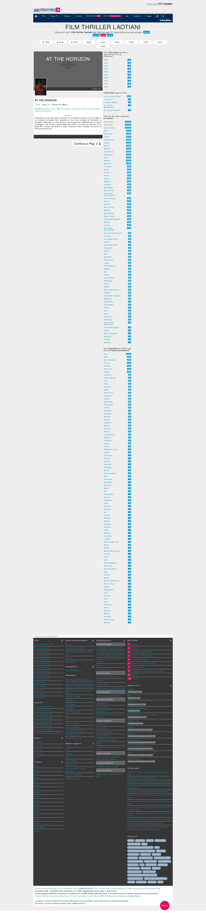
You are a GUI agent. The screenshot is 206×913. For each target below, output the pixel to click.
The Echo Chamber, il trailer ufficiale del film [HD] (144, 823)
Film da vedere (39, 682)
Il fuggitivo (131, 689)
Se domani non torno (72, 735)
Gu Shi (67, 757)
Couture (99, 665)
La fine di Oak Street (139, 660)
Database (53, 888)
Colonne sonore (140, 888)
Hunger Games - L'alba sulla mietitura (78, 683)
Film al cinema (39, 686)
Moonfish (68, 753)
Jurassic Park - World (162, 858)
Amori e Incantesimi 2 (73, 712)
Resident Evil (70, 700)
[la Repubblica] (159, 3)
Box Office (107, 888)
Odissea (135, 648)
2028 (103, 46)
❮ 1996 (46, 42)
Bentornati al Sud (71, 723)
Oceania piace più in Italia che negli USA (141, 778)
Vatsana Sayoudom (43, 111)
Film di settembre (40, 694)
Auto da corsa (133, 865)
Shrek (129, 753)
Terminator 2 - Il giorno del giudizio (108, 696)
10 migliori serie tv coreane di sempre (47, 733)
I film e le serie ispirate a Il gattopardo (141, 851)
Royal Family (132, 858)
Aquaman (130, 727)
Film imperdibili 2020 (41, 667)
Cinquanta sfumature (135, 861)
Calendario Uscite (70, 888)
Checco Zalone (133, 854)
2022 (89, 42)
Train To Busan (101, 703)
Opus (157, 847)
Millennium (156, 868)
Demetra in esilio (71, 765)
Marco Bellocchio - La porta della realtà (110, 688)
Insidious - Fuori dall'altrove (75, 648)
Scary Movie (140, 841)
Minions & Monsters (139, 667)
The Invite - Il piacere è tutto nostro (77, 679)
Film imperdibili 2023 (41, 656)
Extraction (130, 702)
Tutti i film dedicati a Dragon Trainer (140, 847)
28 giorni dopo (160, 841)
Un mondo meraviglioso (104, 732)
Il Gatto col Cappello (72, 727)
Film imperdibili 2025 (41, 648)
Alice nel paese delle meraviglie (155, 878)
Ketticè (98, 743)
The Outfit (130, 734)
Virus (142, 865)
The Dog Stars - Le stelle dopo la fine (109, 648)
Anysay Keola (49, 109)
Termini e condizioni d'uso (81, 896)
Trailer (129, 888)
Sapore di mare (132, 721)
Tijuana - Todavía (71, 761)
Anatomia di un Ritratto (73, 774)
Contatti (45, 896)
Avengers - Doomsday (73, 697)
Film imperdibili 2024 (41, 652)
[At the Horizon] (41, 86)
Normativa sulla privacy (59, 896)
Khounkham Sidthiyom (70, 109)
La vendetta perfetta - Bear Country (108, 656)
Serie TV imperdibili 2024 (43, 710)
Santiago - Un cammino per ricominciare (79, 687)
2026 (146, 42)
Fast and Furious (149, 872)
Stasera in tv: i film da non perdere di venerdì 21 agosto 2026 (148, 819)
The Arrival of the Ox (72, 778)
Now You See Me (134, 844)
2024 (117, 42)
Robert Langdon (133, 868)
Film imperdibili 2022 (41, 660)
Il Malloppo (100, 724)
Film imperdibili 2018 (41, 675)
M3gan (144, 844)
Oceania (68, 644)
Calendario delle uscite (73, 670)
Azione (36, 757)
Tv (100, 888)
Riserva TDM (98, 896)
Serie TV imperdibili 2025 (43, 706)
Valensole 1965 (70, 662)
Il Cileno (99, 681)
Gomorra (150, 841)
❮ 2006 (60, 42)
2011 (49, 104)
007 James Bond (164, 861)
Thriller (37, 104)
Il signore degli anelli (135, 878)
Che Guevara (141, 882)
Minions (130, 841)
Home (37, 888)
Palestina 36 (69, 708)
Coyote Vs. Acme (102, 707)
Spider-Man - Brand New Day (142, 652)
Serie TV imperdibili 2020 (43, 726)
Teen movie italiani (134, 872)
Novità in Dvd (39, 698)
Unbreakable (162, 865)
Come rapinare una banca (105, 740)
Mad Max (131, 882)
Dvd (96, 888)
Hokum (135, 679)
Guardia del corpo (133, 759)
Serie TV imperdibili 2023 (43, 714)
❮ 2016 (74, 42)
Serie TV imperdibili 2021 (43, 722)
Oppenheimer (145, 854)
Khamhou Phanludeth (90, 109)
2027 (160, 42)
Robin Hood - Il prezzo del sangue (144, 663)
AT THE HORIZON (46, 100)
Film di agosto (39, 690)
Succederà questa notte (73, 739)
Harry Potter (146, 868)
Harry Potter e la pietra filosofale (107, 652)
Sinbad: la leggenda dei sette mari (139, 746)
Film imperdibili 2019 (41, 671)
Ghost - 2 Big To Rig (103, 669)
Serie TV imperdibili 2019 (43, 729)
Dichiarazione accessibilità (116, 896)
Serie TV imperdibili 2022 (43, 718)
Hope (67, 716)
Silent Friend (101, 728)
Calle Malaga (70, 704)
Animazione (38, 753)
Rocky (129, 696)
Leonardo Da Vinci (145, 858)
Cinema (44, 888)
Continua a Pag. (87, 143)
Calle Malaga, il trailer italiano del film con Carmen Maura (147, 792)
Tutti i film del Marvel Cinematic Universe (142, 875)
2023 (103, 42)
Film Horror (38, 750)
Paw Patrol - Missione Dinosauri (107, 767)
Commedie (38, 742)
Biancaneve (161, 851)
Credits (38, 896)
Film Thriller (38, 746)
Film (60, 888)
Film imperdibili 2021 (41, 663)
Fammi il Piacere (102, 736)
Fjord (67, 719)
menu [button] (165, 905)
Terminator (152, 882)
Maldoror (68, 658)
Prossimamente (119, 888)
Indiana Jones (151, 865)
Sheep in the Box (102, 684)
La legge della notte (134, 740)
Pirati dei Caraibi (150, 861)
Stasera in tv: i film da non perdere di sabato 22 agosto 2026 (148, 782)
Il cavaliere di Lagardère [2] (137, 708)
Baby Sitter (156, 854)
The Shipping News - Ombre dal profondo (142, 715)
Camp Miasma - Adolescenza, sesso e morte (147, 671)
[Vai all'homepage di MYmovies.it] (47, 9)
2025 (131, 42)
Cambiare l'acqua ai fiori (74, 731)
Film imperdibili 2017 (41, 679)
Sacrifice (135, 675)
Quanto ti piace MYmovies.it (46, 636)
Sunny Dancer (101, 711)
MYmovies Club (154, 888)
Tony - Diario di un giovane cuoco (108, 677)
